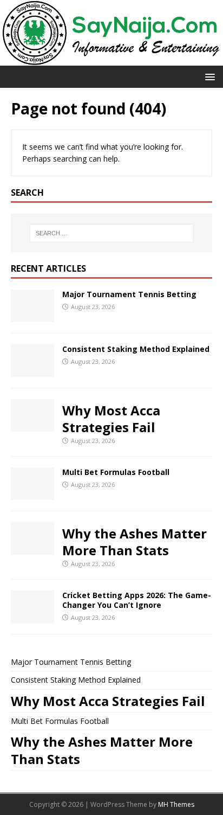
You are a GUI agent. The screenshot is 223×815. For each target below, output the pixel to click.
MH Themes (176, 804)
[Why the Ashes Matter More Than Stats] (32, 548)
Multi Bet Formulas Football (115, 472)
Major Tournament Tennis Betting (129, 294)
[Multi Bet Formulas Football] (32, 494)
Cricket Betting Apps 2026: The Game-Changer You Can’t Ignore (136, 600)
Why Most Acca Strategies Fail (111, 418)
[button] (208, 76)
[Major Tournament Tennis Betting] (32, 316)
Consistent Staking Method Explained (135, 349)
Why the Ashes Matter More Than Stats (134, 541)
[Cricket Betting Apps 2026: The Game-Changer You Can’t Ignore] (32, 617)
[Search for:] (111, 233)
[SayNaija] (111, 59)
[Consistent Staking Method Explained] (32, 370)
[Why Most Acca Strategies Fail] (32, 425)
